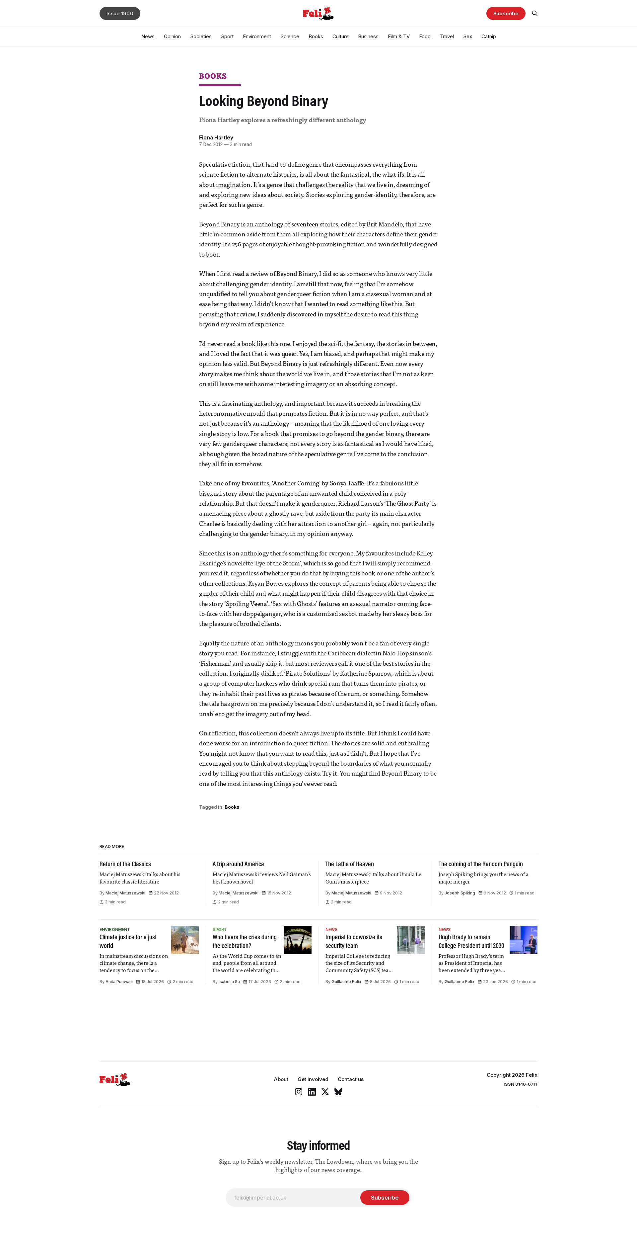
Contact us (351, 1079)
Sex (467, 36)
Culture (340, 36)
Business (368, 36)
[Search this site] (534, 13)
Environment (257, 36)
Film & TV (399, 36)
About (281, 1079)
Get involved (313, 1079)
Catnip (488, 36)
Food (425, 36)
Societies (201, 36)
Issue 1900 (119, 13)
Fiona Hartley (216, 137)
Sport (227, 36)
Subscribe (506, 13)
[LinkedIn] (312, 1092)
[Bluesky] (338, 1092)
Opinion (172, 36)
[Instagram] (299, 1092)
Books (316, 36)
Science (289, 36)
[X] (325, 1092)
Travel (447, 36)
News (148, 36)
